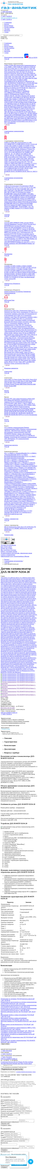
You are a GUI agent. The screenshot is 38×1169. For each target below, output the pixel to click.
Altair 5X (15, 80)
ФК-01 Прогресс (19, 405)
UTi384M (29, 266)
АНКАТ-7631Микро (10, 91)
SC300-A (7, 272)
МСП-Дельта (25, 108)
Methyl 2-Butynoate (16, 504)
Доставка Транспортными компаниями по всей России (13, 723)
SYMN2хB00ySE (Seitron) (17, 197)
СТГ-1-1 (18, 187)
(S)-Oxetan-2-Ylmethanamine (25, 487)
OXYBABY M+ (24, 88)
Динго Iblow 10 (9, 379)
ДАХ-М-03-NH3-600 (23, 587)
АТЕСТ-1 (7, 75)
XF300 (29, 272)
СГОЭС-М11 (8, 146)
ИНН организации (6, 1141)
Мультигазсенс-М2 (28, 84)
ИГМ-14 (30, 166)
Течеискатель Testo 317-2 (27, 310)
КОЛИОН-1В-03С (21, 171)
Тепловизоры (8, 254)
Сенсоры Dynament (20, 226)
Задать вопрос (5, 1044)
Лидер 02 (7, 73)
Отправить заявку (6, 704)
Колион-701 (32, 527)
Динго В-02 (33, 379)
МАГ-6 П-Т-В (26, 121)
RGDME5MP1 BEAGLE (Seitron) (14, 203)
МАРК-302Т (24, 411)
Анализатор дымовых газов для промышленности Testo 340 (18, 325)
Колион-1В (25, 96)
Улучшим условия (5, 729)
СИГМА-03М (22, 147)
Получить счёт (5, 1123)
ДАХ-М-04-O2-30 (23, 595)
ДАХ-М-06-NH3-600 (10, 632)
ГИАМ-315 (7, 528)
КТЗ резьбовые (9, 405)
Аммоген (7, 402)
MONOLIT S (22, 81)
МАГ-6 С (30, 171)
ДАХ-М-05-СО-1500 (11, 598)
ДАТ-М (14, 189)
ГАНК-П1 (20, 67)
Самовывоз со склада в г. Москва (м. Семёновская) (12, 719)
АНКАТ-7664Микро (23, 91)
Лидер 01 (30, 72)
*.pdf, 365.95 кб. (17, 1034)
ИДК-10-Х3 (15, 157)
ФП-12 (17, 113)
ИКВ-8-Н (12, 168)
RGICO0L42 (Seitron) (16, 202)
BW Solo (12, 110)
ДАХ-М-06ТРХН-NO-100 (19, 656)
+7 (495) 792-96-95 (6, 1057)
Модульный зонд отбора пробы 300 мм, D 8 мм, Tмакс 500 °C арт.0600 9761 (20, 349)
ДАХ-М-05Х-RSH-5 (10, 613)
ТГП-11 (19, 96)
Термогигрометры (10, 291)
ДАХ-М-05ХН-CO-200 (17, 622)
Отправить (4, 1150)
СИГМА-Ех (17, 108)
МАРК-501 (7, 413)
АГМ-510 (7, 102)
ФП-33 (11, 115)
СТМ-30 (30, 186)
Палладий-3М (21, 89)
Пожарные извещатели (11, 368)
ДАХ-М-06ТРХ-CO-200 (18, 629)
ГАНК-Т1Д (22, 146)
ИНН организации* (7, 1109)
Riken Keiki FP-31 (18, 107)
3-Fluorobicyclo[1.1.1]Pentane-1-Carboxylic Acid (19, 465)
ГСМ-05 (31, 208)
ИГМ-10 (7, 166)
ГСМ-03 (26, 208)
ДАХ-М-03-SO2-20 (23, 586)
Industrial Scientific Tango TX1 (24, 110)
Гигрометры (19, 291)
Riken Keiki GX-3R (16, 104)
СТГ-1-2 (23, 187)
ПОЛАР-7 (17, 86)
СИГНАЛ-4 (22, 99)
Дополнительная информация (10, 1122)
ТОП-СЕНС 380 (29, 76)
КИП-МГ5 (10, 116)
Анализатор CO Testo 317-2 (29, 312)
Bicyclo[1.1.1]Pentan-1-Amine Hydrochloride (20, 464)
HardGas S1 (7, 88)
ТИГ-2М (7, 112)
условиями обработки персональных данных (26, 1071)
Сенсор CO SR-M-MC (28, 229)
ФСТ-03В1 (13, 170)
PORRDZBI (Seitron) (20, 115)
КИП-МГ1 (30, 115)
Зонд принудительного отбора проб (24, 398)
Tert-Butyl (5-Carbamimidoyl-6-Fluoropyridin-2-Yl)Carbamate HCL (19, 497)
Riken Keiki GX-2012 (10, 105)
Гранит (6, 108)
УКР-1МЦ (31, 165)
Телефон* (4, 1105)
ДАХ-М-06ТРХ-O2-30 (21, 650)
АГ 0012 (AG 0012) (22, 165)
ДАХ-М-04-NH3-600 (23, 594)
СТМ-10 (7, 186)
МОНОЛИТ (7, 530)
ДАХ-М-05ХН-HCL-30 (26, 618)
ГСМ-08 (6, 210)
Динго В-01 (26, 379)
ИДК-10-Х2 (8, 157)
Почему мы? (17, 1063)
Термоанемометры (9, 293)
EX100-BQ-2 (15, 275)
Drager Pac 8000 (12, 120)
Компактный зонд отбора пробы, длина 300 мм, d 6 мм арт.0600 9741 (19, 345)
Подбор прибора (9, 27)
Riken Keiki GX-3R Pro (28, 104)
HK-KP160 (7, 275)
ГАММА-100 (28, 152)
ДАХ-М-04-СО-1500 (11, 592)
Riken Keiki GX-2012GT (24, 105)
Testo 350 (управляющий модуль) (20, 70)
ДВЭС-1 (20, 403)
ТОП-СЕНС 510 (9, 76)
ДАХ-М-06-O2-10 (7, 648)
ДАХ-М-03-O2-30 (23, 589)
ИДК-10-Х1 (29, 155)
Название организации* (8, 1111)
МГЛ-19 (12, 102)
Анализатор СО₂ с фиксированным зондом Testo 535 (20, 330)
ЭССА (6, 152)
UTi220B (25, 269)
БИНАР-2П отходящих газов (25, 150)
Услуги (6, 419)
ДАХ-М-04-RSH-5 (12, 595)
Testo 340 (7, 70)
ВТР (13, 400)
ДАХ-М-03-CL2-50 (11, 587)
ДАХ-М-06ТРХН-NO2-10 (24, 659)
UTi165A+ (13, 269)
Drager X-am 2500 (25, 116)
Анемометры (8, 408)
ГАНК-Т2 (7, 147)
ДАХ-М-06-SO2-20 (11, 640)
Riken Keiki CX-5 (29, 107)
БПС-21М (30, 189)
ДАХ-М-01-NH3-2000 (21, 581)
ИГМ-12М (18, 166)
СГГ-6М (12, 192)
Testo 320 (19, 72)
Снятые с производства (11, 519)
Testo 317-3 (7, 89)
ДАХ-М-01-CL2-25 (19, 579)
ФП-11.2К (7, 113)
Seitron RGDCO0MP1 (20, 194)
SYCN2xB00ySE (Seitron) (17, 198)
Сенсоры (7, 214)
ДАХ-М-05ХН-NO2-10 (12, 618)
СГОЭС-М (33, 144)
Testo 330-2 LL (24, 68)
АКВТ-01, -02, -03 (9, 154)
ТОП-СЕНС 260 (31, 75)
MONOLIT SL (30, 81)
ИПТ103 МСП (14, 406)
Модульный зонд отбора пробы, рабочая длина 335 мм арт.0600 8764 (20, 332)
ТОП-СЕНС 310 (9, 78)
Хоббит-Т (15, 99)
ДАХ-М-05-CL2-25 (11, 600)
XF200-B (7, 274)
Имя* (2, 1102)
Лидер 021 (13, 73)
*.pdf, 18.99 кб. (18, 1028)
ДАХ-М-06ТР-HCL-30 (23, 666)
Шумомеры (15, 410)
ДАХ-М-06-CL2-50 (8, 643)
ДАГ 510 (29, 162)
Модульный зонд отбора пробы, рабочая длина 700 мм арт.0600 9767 (19, 355)
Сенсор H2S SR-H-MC (11, 230)
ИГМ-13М (24, 166)
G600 (33, 274)
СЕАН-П (7, 97)
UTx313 (22, 270)
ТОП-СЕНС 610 (19, 78)
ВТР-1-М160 (21, 400)
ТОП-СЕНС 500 (25, 158)
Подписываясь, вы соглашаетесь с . (18, 1071)
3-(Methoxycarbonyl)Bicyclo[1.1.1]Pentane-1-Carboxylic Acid (19, 462)
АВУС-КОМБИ (14, 195)
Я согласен (19, 1165)
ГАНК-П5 (32, 73)
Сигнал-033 (20, 162)
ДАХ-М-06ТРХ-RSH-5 (17, 664)
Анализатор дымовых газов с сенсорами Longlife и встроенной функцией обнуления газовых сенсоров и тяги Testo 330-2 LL (20, 321)
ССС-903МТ (8, 144)
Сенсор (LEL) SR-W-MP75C (13, 229)
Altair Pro (31, 78)
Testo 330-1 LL (15, 68)
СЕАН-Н (32, 96)
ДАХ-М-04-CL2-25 (11, 594)
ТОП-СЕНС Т (23, 157)
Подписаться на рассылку (12, 1069)
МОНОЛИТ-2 (8, 100)
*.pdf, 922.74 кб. (15, 1018)
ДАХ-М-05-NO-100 (24, 603)
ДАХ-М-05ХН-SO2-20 (24, 624)
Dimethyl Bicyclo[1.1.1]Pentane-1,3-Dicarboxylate (19, 460)
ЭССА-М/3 (11, 152)
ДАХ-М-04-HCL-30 (22, 597)
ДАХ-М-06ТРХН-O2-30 (18, 651)
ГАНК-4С (7, 142)
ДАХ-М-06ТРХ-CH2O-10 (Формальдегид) (18, 670)
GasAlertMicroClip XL (11, 81)
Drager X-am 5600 (14, 118)
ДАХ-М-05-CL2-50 (22, 600)
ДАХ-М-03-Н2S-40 (11, 586)
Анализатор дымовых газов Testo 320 (17, 316)
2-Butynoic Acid (27, 503)
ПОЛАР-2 (26, 100)
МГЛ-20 (18, 102)
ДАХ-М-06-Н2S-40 (25, 637)
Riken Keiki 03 (25, 102)
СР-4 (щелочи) (23, 186)
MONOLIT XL (20, 152)
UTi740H (13, 266)
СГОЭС (27, 144)
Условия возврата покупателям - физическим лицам (16, 553)
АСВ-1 (15, 100)
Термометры (27, 291)
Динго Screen (18, 379)
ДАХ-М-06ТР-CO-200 (24, 627)
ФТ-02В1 (28, 112)
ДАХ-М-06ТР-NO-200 (12, 654)
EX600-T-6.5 (8, 277)
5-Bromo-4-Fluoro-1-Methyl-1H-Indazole (20, 489)
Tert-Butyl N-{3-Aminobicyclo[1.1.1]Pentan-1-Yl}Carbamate (20, 466)
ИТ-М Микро (17, 92)
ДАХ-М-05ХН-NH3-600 (19, 619)
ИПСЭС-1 (32, 403)
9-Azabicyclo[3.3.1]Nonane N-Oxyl (16, 471)
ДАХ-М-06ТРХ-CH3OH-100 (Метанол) (18, 671)
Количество (4, 1116)
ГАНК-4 (6, 65)
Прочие (6, 390)
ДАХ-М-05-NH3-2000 (12, 602)
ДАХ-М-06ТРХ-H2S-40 (17, 638)
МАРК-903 (7, 414)
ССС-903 (29, 142)
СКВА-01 (7, 163)
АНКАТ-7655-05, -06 (10, 96)
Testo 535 (25, 72)
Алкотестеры (8, 371)
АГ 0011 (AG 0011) (10, 165)
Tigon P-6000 (32, 381)
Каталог (6, 24)
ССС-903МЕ (15, 528)
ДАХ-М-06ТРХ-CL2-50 (26, 645)
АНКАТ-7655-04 (25, 94)
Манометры (8, 410)
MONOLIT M (14, 83)
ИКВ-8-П (13, 123)
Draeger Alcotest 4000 (16, 384)
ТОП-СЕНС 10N (17, 160)
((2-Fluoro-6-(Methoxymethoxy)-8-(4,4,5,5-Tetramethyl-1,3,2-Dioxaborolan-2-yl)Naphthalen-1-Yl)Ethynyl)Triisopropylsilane (20, 481)
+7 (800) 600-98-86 (6, 11)
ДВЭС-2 (26, 403)
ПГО (25, 405)
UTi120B (19, 269)
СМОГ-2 (23, 86)
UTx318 (27, 270)
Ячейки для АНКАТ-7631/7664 (20, 238)
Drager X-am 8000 (22, 120)
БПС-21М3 (7, 190)
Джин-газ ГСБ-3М (15, 112)
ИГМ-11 (12, 166)
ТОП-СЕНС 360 (19, 76)
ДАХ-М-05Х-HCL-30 (24, 610)
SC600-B (24, 272)
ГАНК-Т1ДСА (30, 146)
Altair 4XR (9, 80)
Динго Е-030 (16, 381)
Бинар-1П (17, 116)
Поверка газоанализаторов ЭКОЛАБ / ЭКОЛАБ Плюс (20, 429)
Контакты (7, 30)
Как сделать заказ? (6, 546)
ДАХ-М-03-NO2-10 (10, 590)
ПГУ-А (14, 144)
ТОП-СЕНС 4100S (14, 158)
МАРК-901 (30, 413)
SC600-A (13, 272)
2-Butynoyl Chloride (28, 504)
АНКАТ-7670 (21, 155)
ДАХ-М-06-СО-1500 (11, 627)
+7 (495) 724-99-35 (6, 16)
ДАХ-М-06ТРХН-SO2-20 (19, 642)
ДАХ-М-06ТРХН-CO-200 (13, 630)
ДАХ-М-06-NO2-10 (18, 658)
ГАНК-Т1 (15, 146)
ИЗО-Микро (8, 400)
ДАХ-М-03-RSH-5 (12, 589)
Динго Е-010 (8, 381)
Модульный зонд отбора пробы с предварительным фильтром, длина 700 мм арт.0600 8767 (20, 341)
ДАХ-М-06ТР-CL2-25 (20, 643)
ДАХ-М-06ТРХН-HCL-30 (19, 667)
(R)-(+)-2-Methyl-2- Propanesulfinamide (15, 453)
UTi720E (28, 267)
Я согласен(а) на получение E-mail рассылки (14, 1067)
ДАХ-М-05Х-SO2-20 (8, 608)
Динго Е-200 (24, 381)
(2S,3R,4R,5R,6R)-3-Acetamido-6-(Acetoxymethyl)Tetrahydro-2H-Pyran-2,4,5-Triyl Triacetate (18, 510)
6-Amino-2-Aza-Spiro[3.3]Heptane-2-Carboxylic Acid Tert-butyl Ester (19, 502)
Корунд (11, 108)
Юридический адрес (7, 1113)
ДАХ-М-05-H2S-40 (23, 598)
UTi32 (18, 267)
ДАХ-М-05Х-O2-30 (21, 613)
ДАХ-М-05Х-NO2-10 (11, 610)
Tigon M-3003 (8, 382)
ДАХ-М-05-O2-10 (13, 603)
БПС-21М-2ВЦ (16, 190)
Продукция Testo (9, 300)
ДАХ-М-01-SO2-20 (8, 579)
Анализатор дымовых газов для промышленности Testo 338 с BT (16, 324)
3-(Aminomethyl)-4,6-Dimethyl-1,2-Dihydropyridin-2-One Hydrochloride (20, 473)
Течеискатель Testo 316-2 (16, 527)
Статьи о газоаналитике (8, 554)
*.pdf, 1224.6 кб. (19, 1002)
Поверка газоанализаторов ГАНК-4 (16, 428)
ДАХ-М (6, 59)
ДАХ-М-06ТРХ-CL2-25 (12, 645)
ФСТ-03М (30, 168)
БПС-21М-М (25, 190)
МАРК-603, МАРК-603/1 (19, 413)
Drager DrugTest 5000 (29, 384)
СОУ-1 (13, 187)
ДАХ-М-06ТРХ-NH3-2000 (14, 635)
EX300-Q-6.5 (31, 275)
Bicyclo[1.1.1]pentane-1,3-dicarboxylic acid (16, 459)
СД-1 (21, 208)
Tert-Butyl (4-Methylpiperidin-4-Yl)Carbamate (20, 468)
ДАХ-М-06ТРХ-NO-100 (26, 654)
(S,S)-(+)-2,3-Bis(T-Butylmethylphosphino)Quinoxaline (20, 457)
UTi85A (30, 269)
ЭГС (25, 162)
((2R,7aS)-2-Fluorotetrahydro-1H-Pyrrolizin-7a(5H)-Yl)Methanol (19, 476)
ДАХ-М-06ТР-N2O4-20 (17, 661)
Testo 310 (14, 89)
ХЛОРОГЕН (19, 402)
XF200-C (13, 274)
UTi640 (23, 266)
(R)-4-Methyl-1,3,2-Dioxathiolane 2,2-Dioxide (17, 488)
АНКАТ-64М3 (22, 80)
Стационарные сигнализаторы (13, 178)
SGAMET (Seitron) (21, 205)
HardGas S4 (15, 88)
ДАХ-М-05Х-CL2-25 (21, 608)
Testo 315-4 (7, 68)
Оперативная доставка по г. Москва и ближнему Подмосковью (15, 721)
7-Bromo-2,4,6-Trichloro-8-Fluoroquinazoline (19, 478)
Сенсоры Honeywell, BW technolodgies (17, 226)
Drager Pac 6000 (25, 118)
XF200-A (34, 272)
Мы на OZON (33, 57)
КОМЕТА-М (19, 97)
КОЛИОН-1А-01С (22, 170)
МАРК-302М (29, 410)
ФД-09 (25, 402)
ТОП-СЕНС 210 (21, 75)
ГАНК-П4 (32, 67)
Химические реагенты (11, 445)
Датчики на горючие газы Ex (25, 234)
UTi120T (7, 270)
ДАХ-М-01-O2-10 (20, 582)
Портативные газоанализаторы (13, 57)
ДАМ (22, 189)
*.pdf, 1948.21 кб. (17, 1031)
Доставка (7, 29)
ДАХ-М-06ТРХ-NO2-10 (9, 659)
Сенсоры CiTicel (22, 224)
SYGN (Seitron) (27, 200)
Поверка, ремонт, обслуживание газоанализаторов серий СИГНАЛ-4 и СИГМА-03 (19, 434)
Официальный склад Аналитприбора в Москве (15, 556)
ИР (16, 400)
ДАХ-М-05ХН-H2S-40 (10, 624)
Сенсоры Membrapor (10, 224)
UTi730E (22, 267)
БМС (25, 189)
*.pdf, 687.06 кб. (19, 1009)
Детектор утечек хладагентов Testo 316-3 (16, 363)
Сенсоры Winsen (28, 222)
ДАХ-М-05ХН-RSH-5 (13, 621)
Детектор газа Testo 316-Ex (12, 312)
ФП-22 (13, 113)
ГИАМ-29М (30, 83)
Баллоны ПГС (8, 398)
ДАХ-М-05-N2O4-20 (15, 605)
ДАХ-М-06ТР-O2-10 (8, 650)
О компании (8, 22)
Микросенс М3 (9, 86)
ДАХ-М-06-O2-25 (18, 648)
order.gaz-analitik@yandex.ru (9, 18)
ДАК (18, 189)
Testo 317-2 (32, 88)
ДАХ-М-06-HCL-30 (11, 666)
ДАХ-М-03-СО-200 (20, 584)
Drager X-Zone (32, 120)
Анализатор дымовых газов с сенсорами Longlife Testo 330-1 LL (20, 317)
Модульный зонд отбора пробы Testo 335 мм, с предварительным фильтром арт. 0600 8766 (19, 337)
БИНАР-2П (13, 150)
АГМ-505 (32, 100)
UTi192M (7, 267)
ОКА (10, 99)
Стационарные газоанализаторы (14, 131)
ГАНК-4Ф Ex (21, 144)
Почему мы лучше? (6, 548)
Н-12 (30, 400)
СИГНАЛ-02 (23, 528)
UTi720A (7, 269)
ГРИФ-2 (30, 405)
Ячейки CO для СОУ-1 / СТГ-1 (25, 242)
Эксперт (29, 528)
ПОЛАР (20, 100)
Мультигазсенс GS (31, 86)
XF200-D (19, 274)
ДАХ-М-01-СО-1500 (18, 578)
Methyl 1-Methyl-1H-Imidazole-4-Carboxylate (20, 495)
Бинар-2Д (25, 149)
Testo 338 (32, 68)
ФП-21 (33, 112)
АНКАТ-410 (19, 154)
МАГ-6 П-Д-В (8, 121)
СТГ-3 (28, 187)
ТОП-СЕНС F (26, 160)
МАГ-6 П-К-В (17, 121)
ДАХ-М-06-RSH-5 (27, 662)
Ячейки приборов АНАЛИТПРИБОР (15, 243)
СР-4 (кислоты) (14, 186)
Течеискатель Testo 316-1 (12, 310)
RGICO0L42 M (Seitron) (30, 202)
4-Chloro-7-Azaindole (25, 495)
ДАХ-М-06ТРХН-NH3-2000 (11, 637)
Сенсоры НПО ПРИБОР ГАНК (14, 222)
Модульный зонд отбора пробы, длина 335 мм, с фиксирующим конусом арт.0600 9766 (18, 353)
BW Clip (7, 110)
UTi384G (18, 266)
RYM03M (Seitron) (24, 195)
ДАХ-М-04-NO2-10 (10, 597)
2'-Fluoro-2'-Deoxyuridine (28, 483)
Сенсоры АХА (15, 232)
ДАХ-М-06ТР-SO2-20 (23, 640)
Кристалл (24, 192)
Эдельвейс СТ (28, 163)
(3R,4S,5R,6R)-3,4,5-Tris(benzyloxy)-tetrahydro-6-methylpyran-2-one (17, 513)
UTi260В (7, 266)
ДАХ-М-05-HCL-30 (27, 605)
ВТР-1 (27, 400)
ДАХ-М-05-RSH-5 (24, 602)
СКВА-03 (21, 163)
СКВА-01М (14, 163)
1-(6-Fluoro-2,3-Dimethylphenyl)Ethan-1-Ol (16, 485)
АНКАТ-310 (25, 92)
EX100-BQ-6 (23, 275)
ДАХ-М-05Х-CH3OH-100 (12, 614)
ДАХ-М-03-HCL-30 (22, 590)
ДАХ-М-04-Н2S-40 (23, 592)
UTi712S (33, 267)
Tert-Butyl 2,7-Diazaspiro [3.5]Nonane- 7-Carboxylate (20, 469)
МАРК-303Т (32, 411)
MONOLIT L (23, 83)
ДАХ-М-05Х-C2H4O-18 (18, 616)
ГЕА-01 (12, 402)
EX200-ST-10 (16, 277)
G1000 (29, 274)
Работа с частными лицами (9, 551)
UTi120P (12, 270)
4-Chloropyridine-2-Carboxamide (19, 474)
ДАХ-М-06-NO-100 (10, 653)
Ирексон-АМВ (30, 147)
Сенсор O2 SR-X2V (28, 227)
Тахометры (32, 408)
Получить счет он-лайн (8, 708)
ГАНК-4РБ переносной (16, 65)
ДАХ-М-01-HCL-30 (8, 584)
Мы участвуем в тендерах (8, 550)
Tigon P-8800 (17, 382)
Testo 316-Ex (19, 84)
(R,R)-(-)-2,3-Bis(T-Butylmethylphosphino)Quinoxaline (16, 455)
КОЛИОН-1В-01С (10, 171)
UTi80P (17, 270)
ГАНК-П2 (26, 67)
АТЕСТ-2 (13, 75)
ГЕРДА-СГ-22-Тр (23, 414)
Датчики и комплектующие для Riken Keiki (17, 235)
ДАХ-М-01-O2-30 (10, 582)
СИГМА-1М (18, 149)
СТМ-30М (7, 187)
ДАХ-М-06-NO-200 (22, 653)
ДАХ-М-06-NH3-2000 (22, 632)
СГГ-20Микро (8, 92)
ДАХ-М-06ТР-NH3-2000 (18, 634)
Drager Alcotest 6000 (10, 386)
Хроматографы (8, 535)
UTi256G (13, 267)
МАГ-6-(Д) (18, 168)
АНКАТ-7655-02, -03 (10, 155)
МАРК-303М (8, 411)
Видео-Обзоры (8, 25)
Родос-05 (32, 108)
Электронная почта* (7, 1107)
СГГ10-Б (18, 192)
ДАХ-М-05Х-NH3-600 (17, 611)
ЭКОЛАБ (26, 97)
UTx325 (32, 270)
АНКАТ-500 (27, 154)
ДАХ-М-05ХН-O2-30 (26, 621)
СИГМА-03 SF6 (9, 149)
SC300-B (18, 272)
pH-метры (22, 410)
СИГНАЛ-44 (30, 99)
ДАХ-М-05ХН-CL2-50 (17, 626)
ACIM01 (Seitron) (14, 208)
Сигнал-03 (13, 162)
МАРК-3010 (16, 411)
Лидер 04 (20, 73)
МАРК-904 (14, 414)
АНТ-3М (7, 83)
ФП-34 (23, 112)
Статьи (6, 32)
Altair (26, 78)
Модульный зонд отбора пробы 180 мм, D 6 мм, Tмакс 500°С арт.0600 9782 (20, 361)
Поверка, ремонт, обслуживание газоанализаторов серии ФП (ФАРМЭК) (17, 432)
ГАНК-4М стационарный (18, 142)
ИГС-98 (12, 97)
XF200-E (24, 274)
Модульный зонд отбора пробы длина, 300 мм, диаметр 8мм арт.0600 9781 (20, 359)
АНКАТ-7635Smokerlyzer (12, 94)
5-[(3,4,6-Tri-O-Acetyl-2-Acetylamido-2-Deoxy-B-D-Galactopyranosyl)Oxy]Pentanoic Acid (19, 506)
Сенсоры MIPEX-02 (24, 230)
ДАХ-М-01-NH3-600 (8, 581)
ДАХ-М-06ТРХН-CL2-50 (20, 646)
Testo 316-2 (11, 84)
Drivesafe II (24, 382)
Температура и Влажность (12, 283)
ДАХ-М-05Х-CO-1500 (16, 606)
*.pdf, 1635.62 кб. (19, 1006)
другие (7, 124)
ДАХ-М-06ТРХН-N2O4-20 (14, 662)
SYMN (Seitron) (18, 200)
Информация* (5, 1165)
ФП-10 (6, 527)
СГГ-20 (26, 527)
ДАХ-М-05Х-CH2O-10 (27, 614)
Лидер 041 (26, 73)
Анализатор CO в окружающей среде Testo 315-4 (20, 314)
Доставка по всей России (8, 545)
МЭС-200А (14, 403)
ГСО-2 (35, 163)
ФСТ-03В (7, 170)
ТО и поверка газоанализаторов (14, 427)
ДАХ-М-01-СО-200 (6, 578)
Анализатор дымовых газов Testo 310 (15, 314)
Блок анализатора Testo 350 (18, 330)
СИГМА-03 (14, 147)
